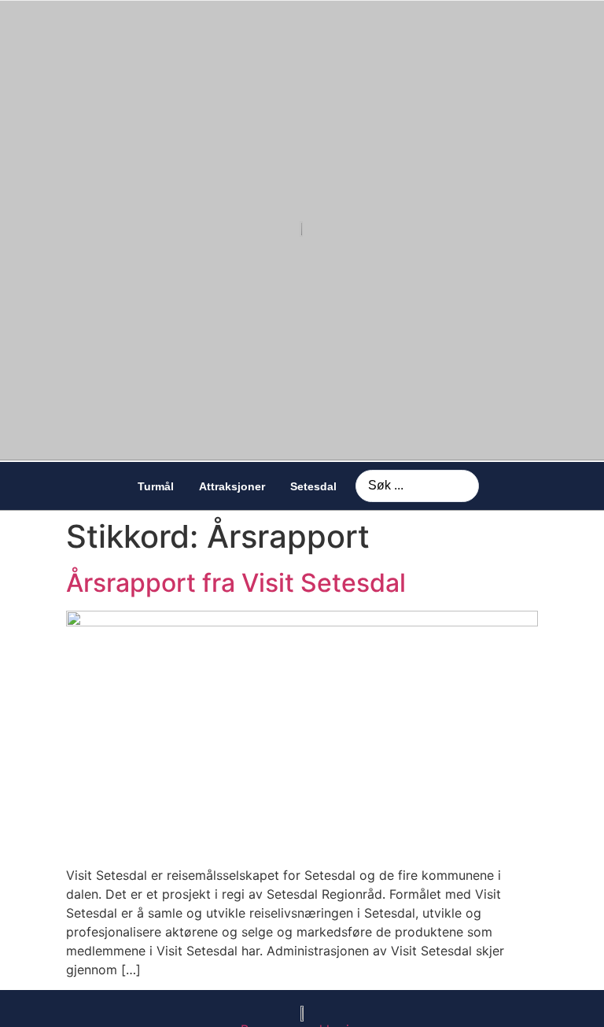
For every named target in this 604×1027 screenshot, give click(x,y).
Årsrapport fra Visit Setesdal (236, 582)
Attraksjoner (232, 486)
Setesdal (313, 486)
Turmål (156, 486)
